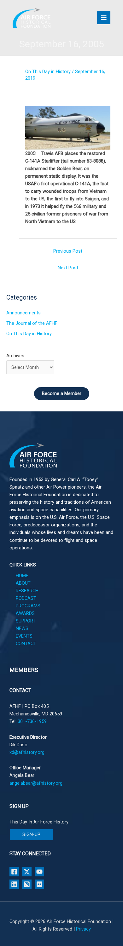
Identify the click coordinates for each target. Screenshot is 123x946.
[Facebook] (14, 871)
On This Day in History (48, 71)
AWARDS (25, 613)
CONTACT (26, 643)
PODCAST (26, 598)
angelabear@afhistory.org (35, 783)
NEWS (22, 628)
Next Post (68, 268)
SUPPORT (26, 621)
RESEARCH (27, 590)
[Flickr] (39, 884)
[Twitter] (27, 871)
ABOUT (23, 583)
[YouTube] (39, 871)
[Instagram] (27, 884)
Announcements (23, 313)
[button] (31, 834)
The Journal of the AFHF (31, 323)
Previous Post (67, 251)
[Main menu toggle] (103, 17)
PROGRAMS (28, 606)
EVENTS (24, 636)
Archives (15, 355)
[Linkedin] (14, 884)
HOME (22, 575)
